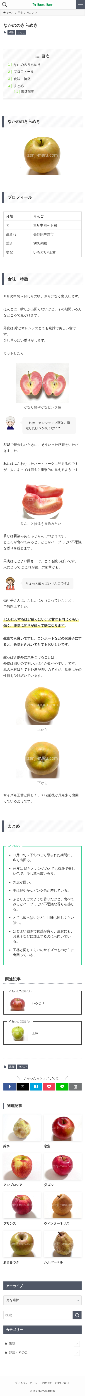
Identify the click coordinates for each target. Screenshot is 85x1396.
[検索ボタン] (4, 4)
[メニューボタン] (80, 4)
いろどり (38, 1003)
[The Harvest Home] (42, 4)
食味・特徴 (22, 79)
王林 (35, 1033)
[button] (9, 1086)
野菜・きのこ (18, 1352)
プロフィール (24, 71)
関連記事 (27, 91)
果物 (11, 32)
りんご (21, 32)
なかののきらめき (27, 64)
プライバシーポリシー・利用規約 (33, 1383)
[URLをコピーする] (75, 1086)
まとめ (19, 86)
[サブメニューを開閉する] (77, 1344)
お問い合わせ (62, 1383)
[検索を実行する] (77, 1315)
